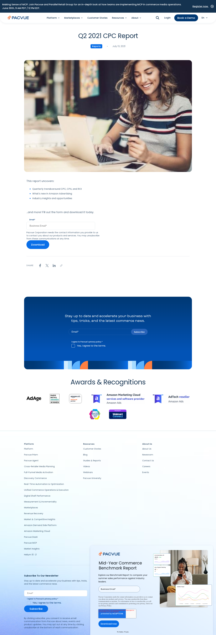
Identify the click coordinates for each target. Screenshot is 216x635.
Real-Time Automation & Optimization (44, 484)
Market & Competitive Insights (39, 519)
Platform (28, 448)
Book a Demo (186, 18)
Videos (86, 466)
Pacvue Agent (31, 460)
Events (145, 472)
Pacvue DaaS (31, 537)
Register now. (200, 6)
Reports (96, 46)
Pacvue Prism (31, 454)
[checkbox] (108, 346)
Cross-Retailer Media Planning (39, 466)
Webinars (88, 472)
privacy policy (95, 341)
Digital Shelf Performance (37, 495)
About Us (146, 448)
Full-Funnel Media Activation (38, 472)
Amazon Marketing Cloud (37, 531)
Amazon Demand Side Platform (40, 525)
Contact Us (148, 460)
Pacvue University (92, 478)
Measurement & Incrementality (40, 501)
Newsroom (147, 454)
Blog (85, 454)
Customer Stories (97, 17)
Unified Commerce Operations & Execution (46, 489)
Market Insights (32, 548)
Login (167, 17)
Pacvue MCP (30, 542)
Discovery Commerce (35, 478)
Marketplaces (31, 507)
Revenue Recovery (33, 513)
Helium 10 (29, 554)
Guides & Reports (92, 460)
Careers (146, 466)
